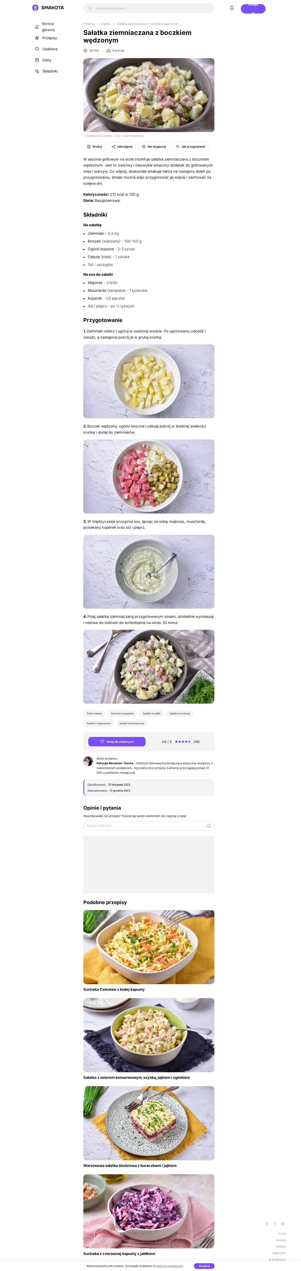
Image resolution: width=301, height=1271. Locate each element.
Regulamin (279, 1253)
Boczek (94, 241)
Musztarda (97, 290)
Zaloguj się (253, 9)
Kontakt (281, 1240)
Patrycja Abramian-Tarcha (114, 763)
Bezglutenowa (107, 200)
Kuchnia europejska (122, 713)
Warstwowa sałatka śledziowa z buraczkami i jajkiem (130, 1165)
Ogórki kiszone (101, 249)
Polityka (281, 1246)
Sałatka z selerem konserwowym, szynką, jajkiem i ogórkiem (136, 1077)
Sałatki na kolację (180, 713)
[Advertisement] (148, 864)
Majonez (95, 282)
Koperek (95, 298)
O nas (282, 1233)
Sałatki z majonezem (99, 723)
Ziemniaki (96, 233)
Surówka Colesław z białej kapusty (114, 989)
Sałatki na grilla (152, 713)
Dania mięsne (94, 713)
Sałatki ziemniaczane (132, 723)
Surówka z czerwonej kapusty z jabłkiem (119, 1253)
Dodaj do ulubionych (120, 741)
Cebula (94, 257)
